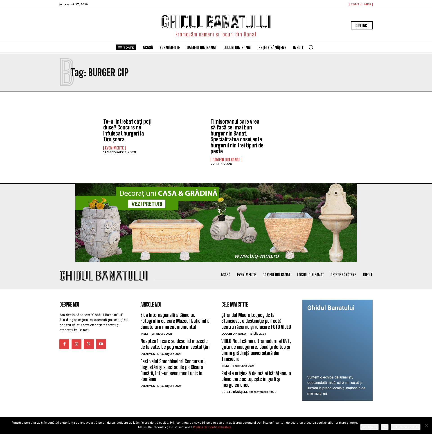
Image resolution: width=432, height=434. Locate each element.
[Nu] (426, 425)
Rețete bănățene (234, 392)
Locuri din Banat (234, 333)
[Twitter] (89, 344)
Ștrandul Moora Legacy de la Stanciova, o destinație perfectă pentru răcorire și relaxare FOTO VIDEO (256, 321)
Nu (385, 427)
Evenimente (114, 148)
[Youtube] (101, 344)
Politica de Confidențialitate (212, 427)
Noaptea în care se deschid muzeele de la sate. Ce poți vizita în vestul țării (175, 344)
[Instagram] (76, 344)
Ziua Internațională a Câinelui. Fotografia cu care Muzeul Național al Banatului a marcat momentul (175, 321)
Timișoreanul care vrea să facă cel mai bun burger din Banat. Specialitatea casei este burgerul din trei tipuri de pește (237, 136)
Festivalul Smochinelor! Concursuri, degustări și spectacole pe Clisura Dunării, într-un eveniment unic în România (173, 370)
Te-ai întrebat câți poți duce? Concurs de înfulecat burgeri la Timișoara (127, 130)
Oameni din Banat (226, 160)
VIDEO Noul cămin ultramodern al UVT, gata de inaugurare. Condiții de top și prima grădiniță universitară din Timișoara (256, 350)
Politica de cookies (406, 427)
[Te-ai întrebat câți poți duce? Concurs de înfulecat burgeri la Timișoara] (79, 134)
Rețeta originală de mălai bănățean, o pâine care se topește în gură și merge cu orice (256, 379)
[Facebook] (64, 344)
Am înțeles (369, 427)
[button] (311, 47)
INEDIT (145, 333)
